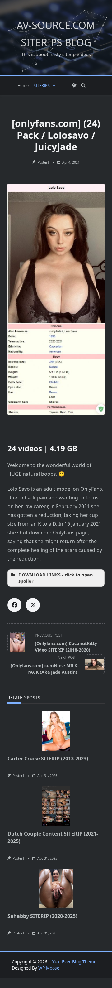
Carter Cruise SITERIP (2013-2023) (47, 758)
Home (23, 85)
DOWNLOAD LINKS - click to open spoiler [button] (55, 578)
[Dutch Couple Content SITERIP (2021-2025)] (56, 806)
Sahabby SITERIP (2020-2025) (42, 916)
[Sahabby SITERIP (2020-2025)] (56, 888)
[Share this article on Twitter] (33, 605)
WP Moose (48, 968)
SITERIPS (42, 85)
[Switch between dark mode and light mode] (74, 85)
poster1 (43, 162)
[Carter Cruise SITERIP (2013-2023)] (56, 731)
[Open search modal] (83, 85)
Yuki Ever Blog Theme (74, 962)
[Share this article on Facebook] (14, 605)
